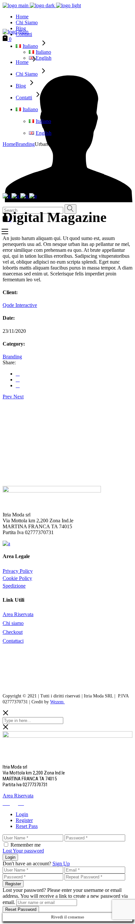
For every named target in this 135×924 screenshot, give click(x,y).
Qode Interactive (20, 305)
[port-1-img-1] (7, 196)
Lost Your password (23, 851)
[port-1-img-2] (15, 196)
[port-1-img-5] (33, 196)
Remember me (25, 845)
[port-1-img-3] (24, 196)
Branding (12, 356)
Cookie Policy (17, 578)
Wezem (57, 701)
